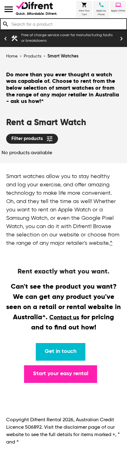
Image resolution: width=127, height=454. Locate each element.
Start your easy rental (60, 373)
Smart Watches (63, 56)
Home (12, 56)
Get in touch (60, 351)
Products (32, 56)
